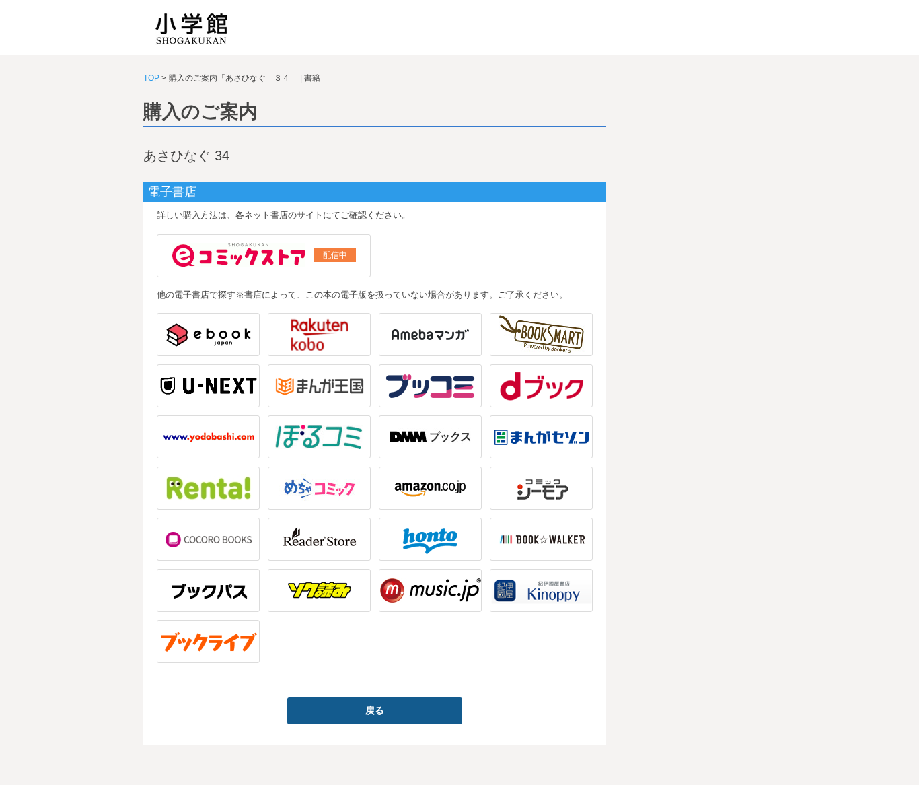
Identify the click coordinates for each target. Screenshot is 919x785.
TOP (151, 78)
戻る (374, 710)
